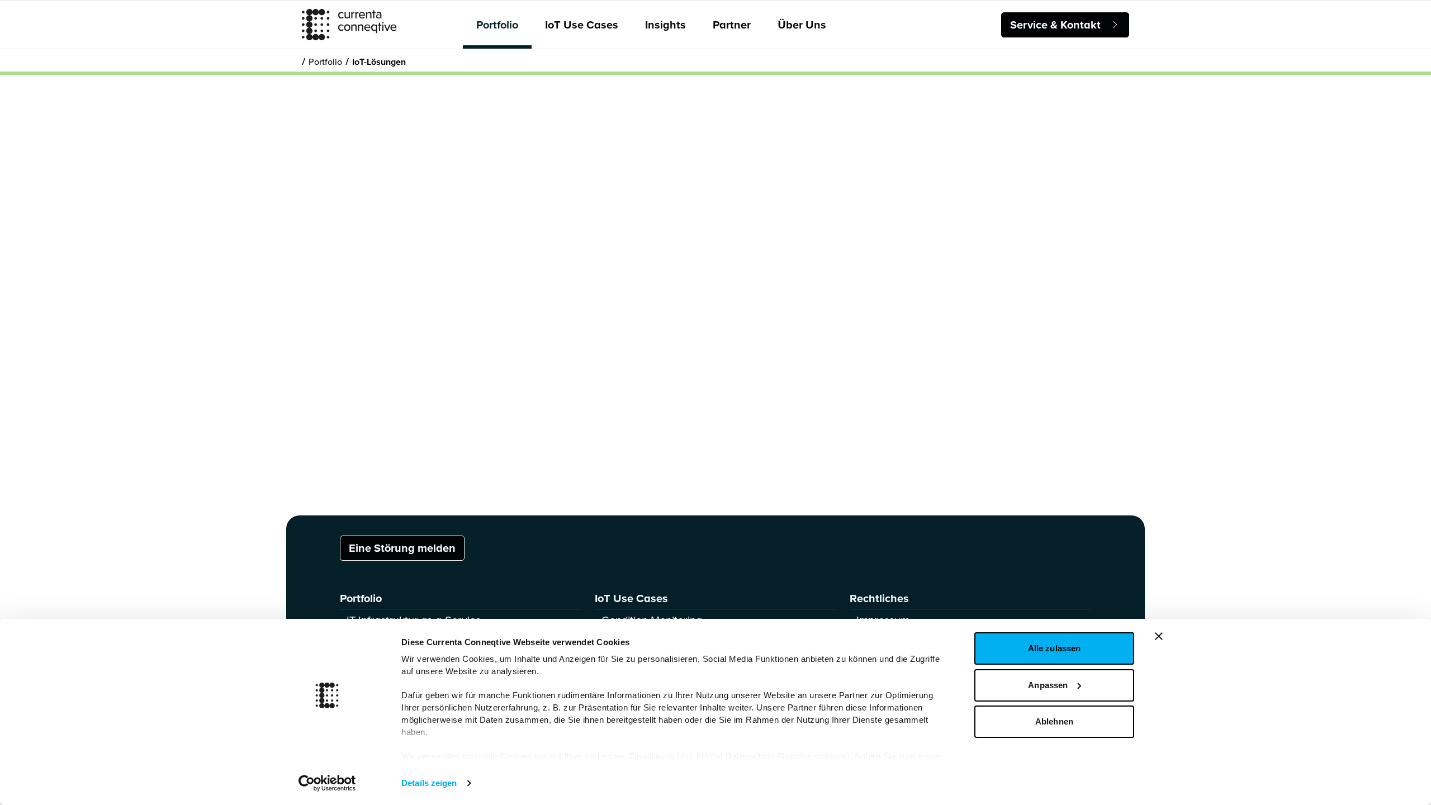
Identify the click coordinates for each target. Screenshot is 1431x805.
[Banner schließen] (1159, 636)
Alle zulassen (1054, 648)
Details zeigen (429, 783)
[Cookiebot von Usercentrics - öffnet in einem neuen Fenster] (327, 783)
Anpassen (1048, 685)
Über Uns (802, 24)
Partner (732, 24)
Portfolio (497, 24)
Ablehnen (1054, 721)
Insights (665, 24)
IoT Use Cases (581, 24)
